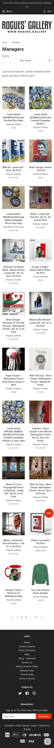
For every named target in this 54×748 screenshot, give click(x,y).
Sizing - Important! (27, 658)
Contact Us (27, 662)
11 (36, 617)
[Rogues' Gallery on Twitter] (20, 693)
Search (27, 642)
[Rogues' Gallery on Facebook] (27, 693)
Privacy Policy (27, 674)
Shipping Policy (27, 670)
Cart (49, 11)
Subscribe (43, 716)
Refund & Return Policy (27, 666)
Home (4, 42)
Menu (9, 11)
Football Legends (27, 646)
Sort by (5, 55)
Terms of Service (27, 678)
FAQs (27, 654)
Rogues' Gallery (29, 725)
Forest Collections (27, 650)
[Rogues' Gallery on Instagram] (34, 693)
